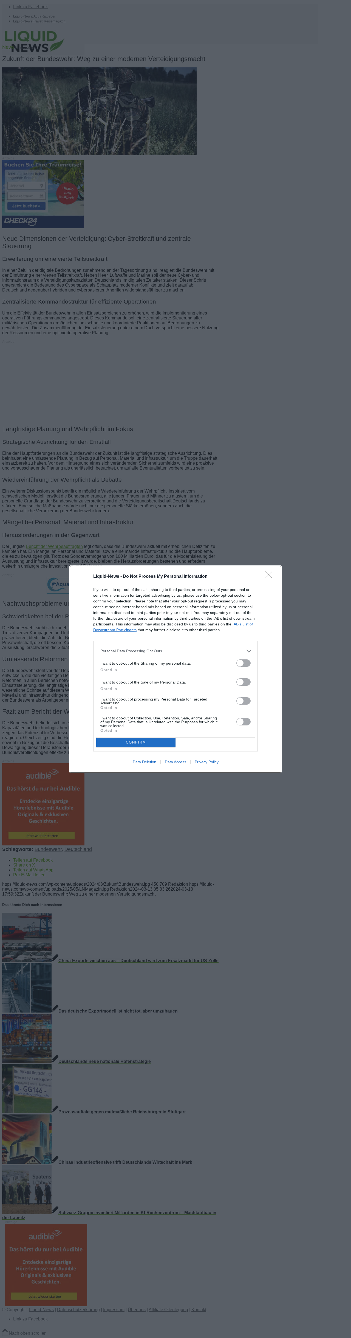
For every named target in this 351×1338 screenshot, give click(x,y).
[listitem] (175, 651)
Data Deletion (144, 762)
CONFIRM (136, 742)
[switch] (243, 663)
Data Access (175, 762)
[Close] (270, 576)
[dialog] (175, 669)
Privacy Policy (207, 762)
